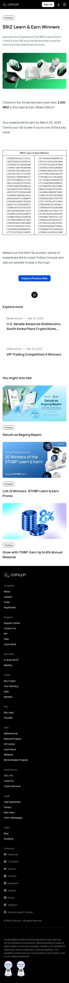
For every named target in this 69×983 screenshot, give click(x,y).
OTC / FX (8, 775)
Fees (6, 638)
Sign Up (48, 4)
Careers (8, 596)
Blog (6, 833)
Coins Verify (10, 644)
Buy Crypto (10, 680)
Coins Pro (9, 780)
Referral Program (12, 738)
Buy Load (8, 712)
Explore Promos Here (34, 278)
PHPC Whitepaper (13, 817)
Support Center (12, 623)
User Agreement (12, 801)
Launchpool (10, 749)
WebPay (8, 665)
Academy (9, 838)
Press (7, 602)
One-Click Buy (11, 686)
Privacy (8, 807)
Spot (6, 691)
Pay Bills (8, 717)
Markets (8, 696)
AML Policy (9, 812)
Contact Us (10, 628)
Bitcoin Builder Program (16, 759)
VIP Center (9, 744)
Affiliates (8, 754)
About (7, 591)
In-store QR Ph (11, 659)
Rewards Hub (10, 733)
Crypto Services (12, 786)
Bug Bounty (10, 607)
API (5, 633)
